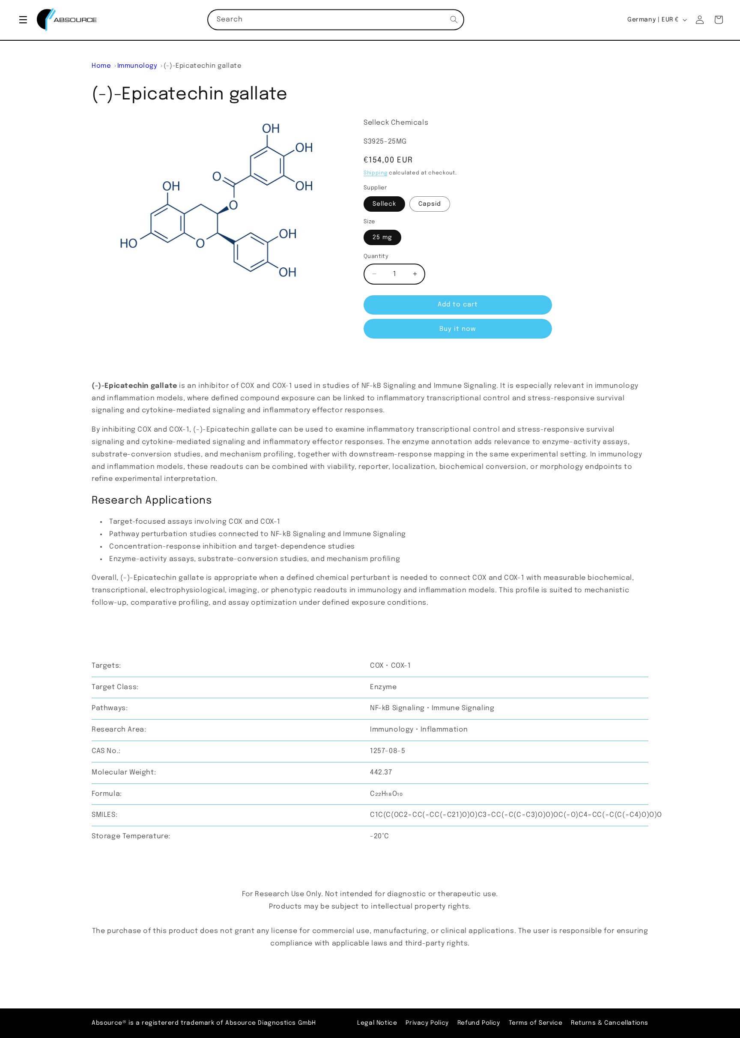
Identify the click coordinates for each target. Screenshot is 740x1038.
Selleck (384, 204)
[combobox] (335, 20)
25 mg (382, 237)
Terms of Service (536, 1023)
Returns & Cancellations (609, 1023)
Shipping (376, 173)
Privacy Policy (427, 1023)
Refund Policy (478, 1023)
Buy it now (457, 329)
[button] (23, 19)
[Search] (454, 19)
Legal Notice (377, 1023)
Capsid (429, 204)
